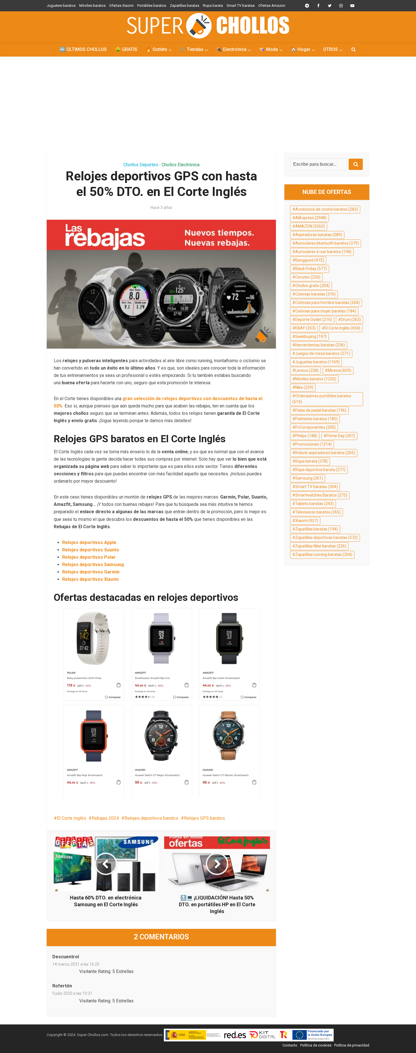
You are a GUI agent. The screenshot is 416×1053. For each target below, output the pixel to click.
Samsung (309, 478)
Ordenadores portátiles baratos (321, 399)
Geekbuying (311, 336)
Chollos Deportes (140, 164)
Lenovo (307, 370)
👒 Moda (268, 49)
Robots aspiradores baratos (325, 452)
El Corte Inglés (71, 818)
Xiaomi (306, 520)
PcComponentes (315, 427)
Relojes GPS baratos (204, 818)
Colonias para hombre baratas (327, 302)
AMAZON (310, 226)
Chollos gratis (312, 285)
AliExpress (311, 217)
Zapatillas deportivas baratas (326, 537)
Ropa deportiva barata (320, 469)
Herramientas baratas (320, 345)
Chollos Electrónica (181, 164)
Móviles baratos (92, 5)
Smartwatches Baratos (321, 495)
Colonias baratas (315, 294)
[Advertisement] (208, 104)
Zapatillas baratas (184, 5)
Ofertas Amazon (271, 5)
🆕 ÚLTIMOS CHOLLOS (83, 49)
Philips (306, 435)
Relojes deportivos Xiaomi (90, 579)
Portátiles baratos (151, 5)
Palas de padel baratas (320, 410)
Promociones (313, 444)
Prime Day (340, 435)
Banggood (309, 260)
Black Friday (311, 268)
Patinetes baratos (316, 419)
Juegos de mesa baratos (322, 353)
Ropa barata (213, 5)
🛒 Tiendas (191, 49)
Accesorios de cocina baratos (326, 209)
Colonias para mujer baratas (325, 311)
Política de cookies (315, 1045)
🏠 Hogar (300, 49)
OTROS (330, 49)
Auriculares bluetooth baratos (327, 243)
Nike (304, 387)
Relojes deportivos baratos (151, 818)
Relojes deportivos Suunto (90, 550)
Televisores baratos (318, 512)
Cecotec (307, 277)
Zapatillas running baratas (323, 554)
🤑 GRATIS (126, 49)
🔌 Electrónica (231, 49)
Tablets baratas (314, 503)
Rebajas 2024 (105, 818)
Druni (351, 319)
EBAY (305, 328)
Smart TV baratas (241, 5)
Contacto (289, 1045)
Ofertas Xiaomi (121, 5)
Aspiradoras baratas (318, 234)
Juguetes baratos (61, 5)
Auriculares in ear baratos (323, 251)
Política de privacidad (351, 1045)
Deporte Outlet (313, 319)
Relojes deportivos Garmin (90, 572)
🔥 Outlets (156, 49)
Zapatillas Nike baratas (320, 546)
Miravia (339, 370)
